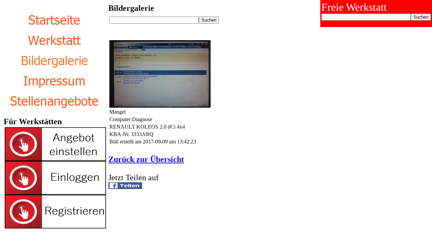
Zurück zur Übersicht (146, 159)
